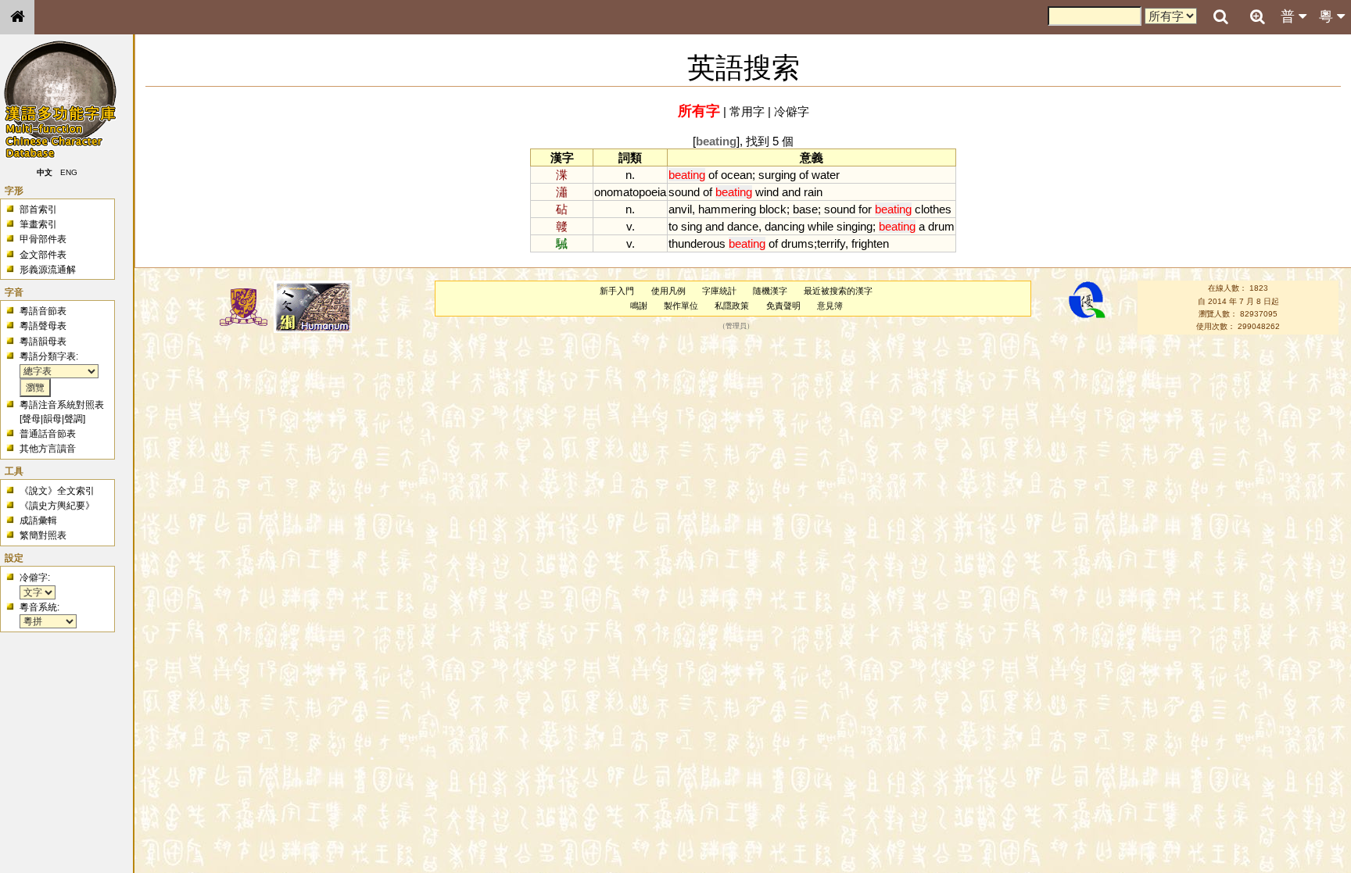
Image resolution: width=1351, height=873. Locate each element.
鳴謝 (638, 305)
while (820, 226)
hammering (727, 209)
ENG (68, 172)
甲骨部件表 (43, 239)
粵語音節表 (43, 311)
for (865, 209)
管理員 (736, 327)
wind (767, 192)
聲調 (73, 418)
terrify (831, 243)
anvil (680, 209)
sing (691, 226)
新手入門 (617, 290)
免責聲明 (783, 305)
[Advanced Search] (1257, 16)
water (826, 174)
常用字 (747, 111)
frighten (870, 243)
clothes (933, 209)
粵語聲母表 (43, 325)
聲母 (31, 418)
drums (797, 243)
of (713, 174)
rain (813, 192)
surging (777, 174)
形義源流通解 (48, 269)
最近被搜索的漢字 (838, 290)
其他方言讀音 (48, 448)
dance (742, 226)
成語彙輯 (38, 520)
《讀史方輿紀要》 (57, 505)
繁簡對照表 (43, 535)
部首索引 (38, 209)
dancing (785, 226)
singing (855, 226)
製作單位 (681, 305)
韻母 (52, 418)
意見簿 (830, 305)
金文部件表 (43, 254)
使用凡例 (668, 290)
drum (941, 226)
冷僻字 (791, 111)
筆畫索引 (38, 224)
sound (684, 192)
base (805, 209)
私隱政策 (732, 305)
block (773, 209)
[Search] (1220, 17)
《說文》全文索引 (57, 490)
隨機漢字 (770, 290)
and (791, 192)
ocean (736, 174)
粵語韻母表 (43, 341)
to (673, 226)
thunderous (697, 243)
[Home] (17, 17)
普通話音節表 (48, 433)
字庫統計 (719, 290)
